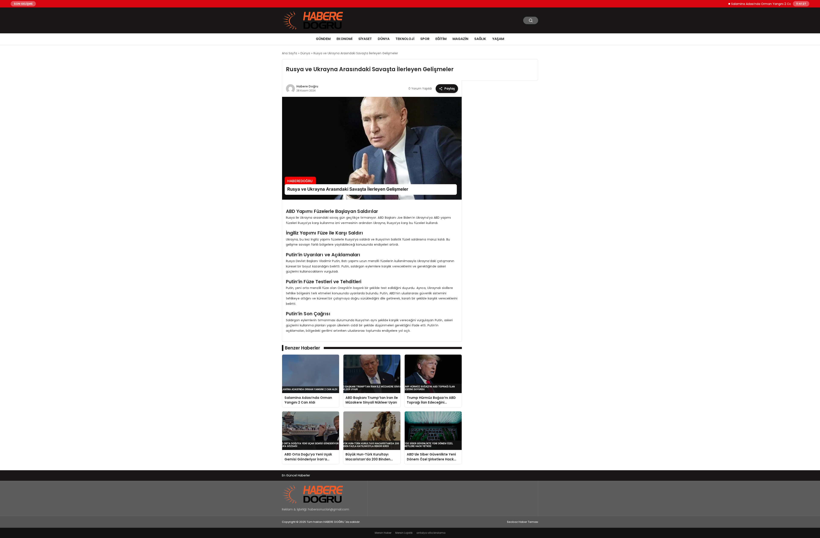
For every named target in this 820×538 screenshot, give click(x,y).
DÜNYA (384, 38)
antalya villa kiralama (430, 533)
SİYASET (365, 38)
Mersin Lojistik (404, 533)
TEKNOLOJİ (404, 38)
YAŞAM (498, 38)
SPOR (424, 38)
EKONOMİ (344, 38)
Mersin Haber (383, 533)
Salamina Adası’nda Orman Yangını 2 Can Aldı (749, 3)
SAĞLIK (480, 38)
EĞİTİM (441, 38)
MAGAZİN (460, 38)
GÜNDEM (323, 38)
